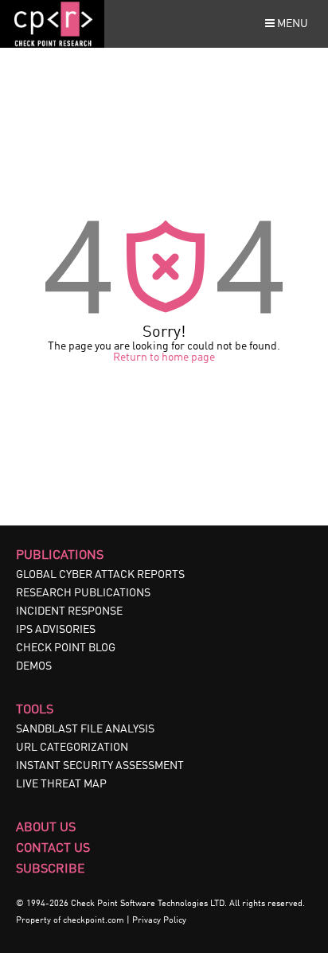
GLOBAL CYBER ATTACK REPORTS (100, 574)
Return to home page (164, 357)
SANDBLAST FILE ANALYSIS (85, 729)
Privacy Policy (159, 920)
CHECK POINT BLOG (65, 648)
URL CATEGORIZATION (72, 747)
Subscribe (50, 869)
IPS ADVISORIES (56, 629)
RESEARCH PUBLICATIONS (83, 593)
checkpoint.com (93, 920)
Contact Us (53, 848)
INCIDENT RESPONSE (69, 611)
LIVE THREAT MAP (61, 784)
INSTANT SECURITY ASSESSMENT (100, 765)
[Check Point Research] (52, 44)
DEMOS (34, 666)
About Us (46, 828)
